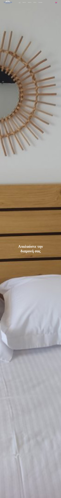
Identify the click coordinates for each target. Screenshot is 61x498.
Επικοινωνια (40, 2)
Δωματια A (24, 2)
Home (19, 2)
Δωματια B (29, 2)
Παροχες (34, 2)
